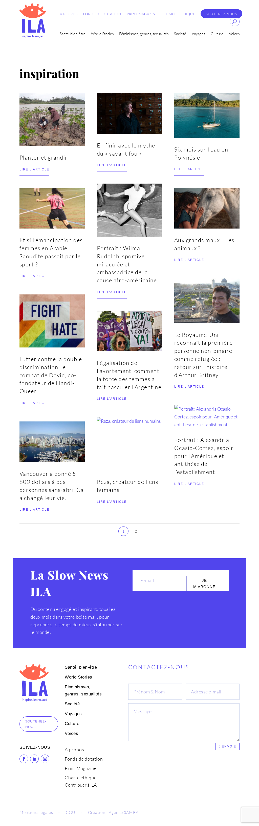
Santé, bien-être (72, 34)
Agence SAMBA (124, 812)
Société (180, 34)
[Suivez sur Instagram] (45, 759)
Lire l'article (34, 169)
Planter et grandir (43, 157)
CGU (70, 812)
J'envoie (227, 746)
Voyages (198, 34)
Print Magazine (142, 14)
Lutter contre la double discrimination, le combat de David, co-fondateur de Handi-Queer (50, 375)
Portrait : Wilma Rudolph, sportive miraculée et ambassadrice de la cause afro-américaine (127, 264)
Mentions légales (36, 812)
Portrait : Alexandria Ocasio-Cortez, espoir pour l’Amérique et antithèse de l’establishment (204, 455)
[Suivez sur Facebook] (23, 759)
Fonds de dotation (102, 14)
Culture (217, 34)
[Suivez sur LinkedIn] (34, 759)
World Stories (102, 34)
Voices (234, 34)
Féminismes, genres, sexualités (143, 34)
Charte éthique (179, 14)
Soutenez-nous (221, 14)
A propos (69, 14)
